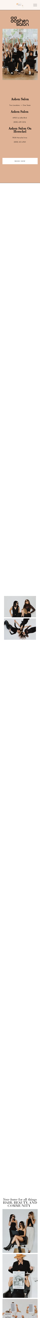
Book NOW (20, 161)
